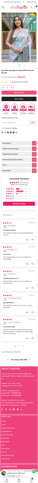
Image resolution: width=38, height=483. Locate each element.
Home (4, 421)
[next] (24, 65)
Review (4, 452)
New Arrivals (6, 449)
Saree (4, 425)
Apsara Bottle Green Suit (16, 473)
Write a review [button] (19, 203)
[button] (10, 189)
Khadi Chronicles (7, 435)
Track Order (6, 459)
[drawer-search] (31, 7)
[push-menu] (3, 7)
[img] (7, 223)
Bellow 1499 (6, 442)
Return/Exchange (8, 455)
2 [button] (18, 346)
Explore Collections (8, 428)
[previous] (13, 65)
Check (33, 122)
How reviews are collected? (11, 352)
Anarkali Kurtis (6, 431)
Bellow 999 (5, 438)
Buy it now (19, 99)
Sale (3, 445)
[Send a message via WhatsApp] (34, 471)
